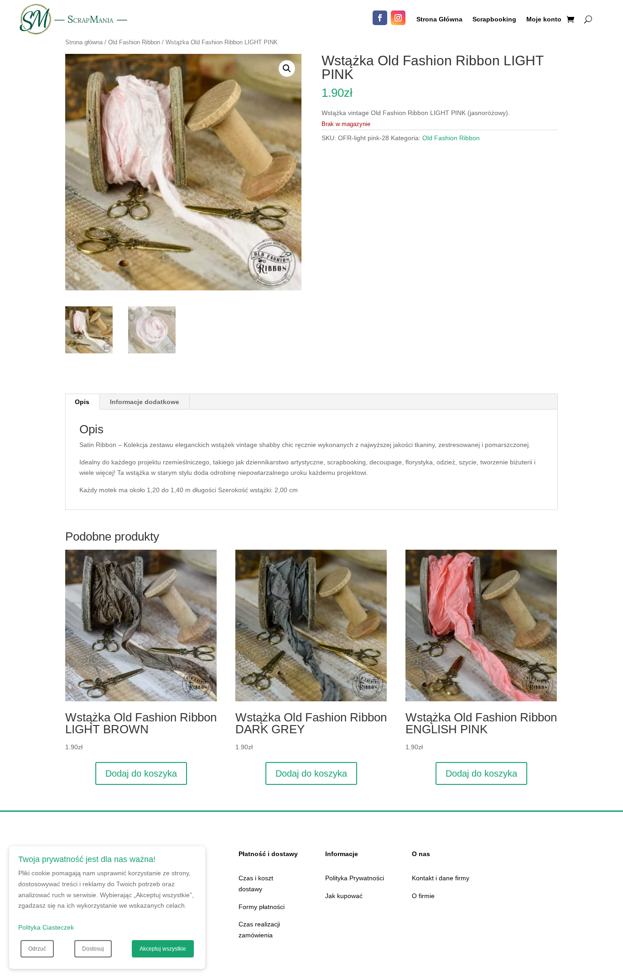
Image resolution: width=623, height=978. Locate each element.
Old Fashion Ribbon (134, 42)
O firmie (423, 895)
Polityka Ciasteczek (46, 927)
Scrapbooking (494, 19)
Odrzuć (37, 949)
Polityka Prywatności (354, 878)
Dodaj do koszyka (141, 773)
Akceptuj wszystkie (163, 949)
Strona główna (84, 42)
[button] (287, 68)
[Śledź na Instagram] (398, 18)
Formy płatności (262, 906)
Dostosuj (93, 949)
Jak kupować (344, 895)
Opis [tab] (82, 401)
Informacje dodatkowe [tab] (144, 401)
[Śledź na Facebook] (380, 18)
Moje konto (543, 19)
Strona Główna (439, 19)
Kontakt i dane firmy (440, 878)
